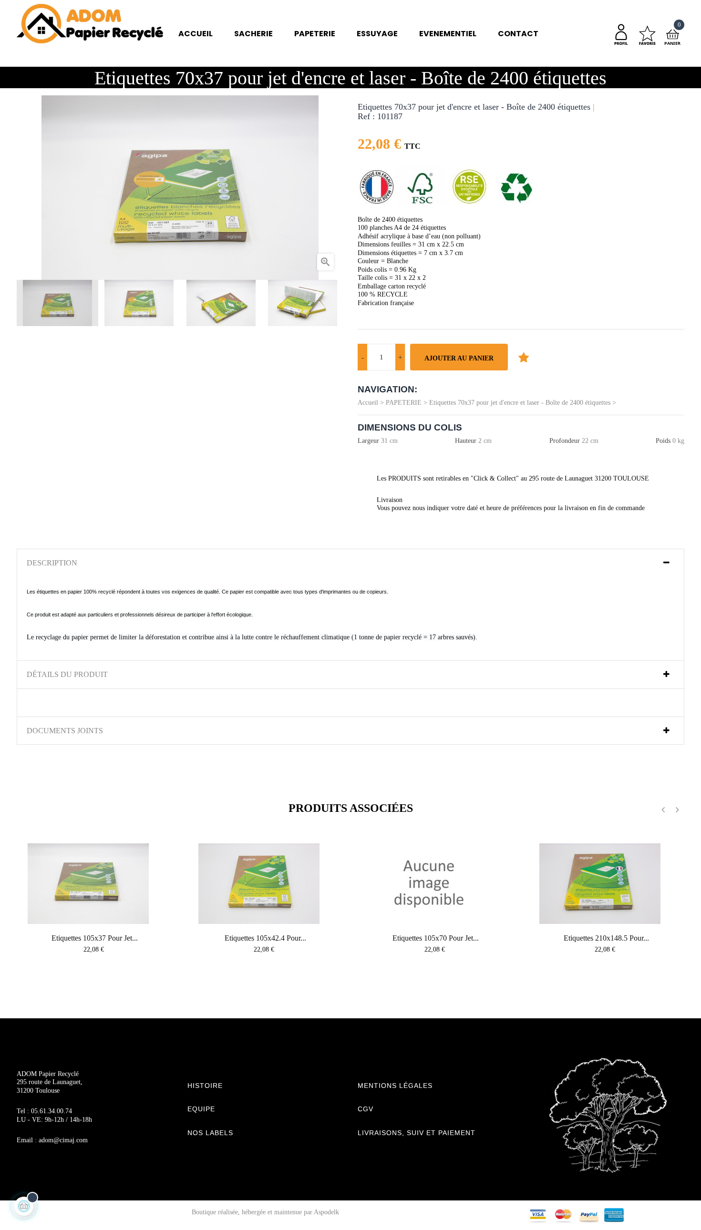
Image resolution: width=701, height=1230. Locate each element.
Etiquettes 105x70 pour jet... (435, 938)
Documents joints (65, 731)
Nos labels (210, 1133)
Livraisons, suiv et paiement (416, 1133)
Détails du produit (67, 674)
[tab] (350, 563)
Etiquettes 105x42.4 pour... (265, 938)
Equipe (201, 1109)
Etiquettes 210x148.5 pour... (606, 938)
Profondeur (564, 440)
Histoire (205, 1085)
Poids (663, 440)
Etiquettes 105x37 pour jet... (95, 938)
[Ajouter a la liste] (523, 357)
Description (52, 563)
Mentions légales (395, 1085)
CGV (365, 1109)
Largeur (368, 440)
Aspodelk (326, 1212)
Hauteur (465, 440)
